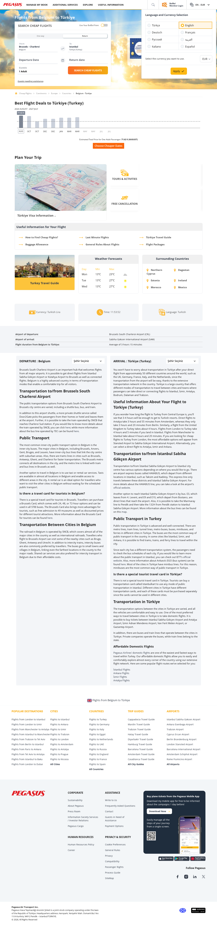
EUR (204, 59)
